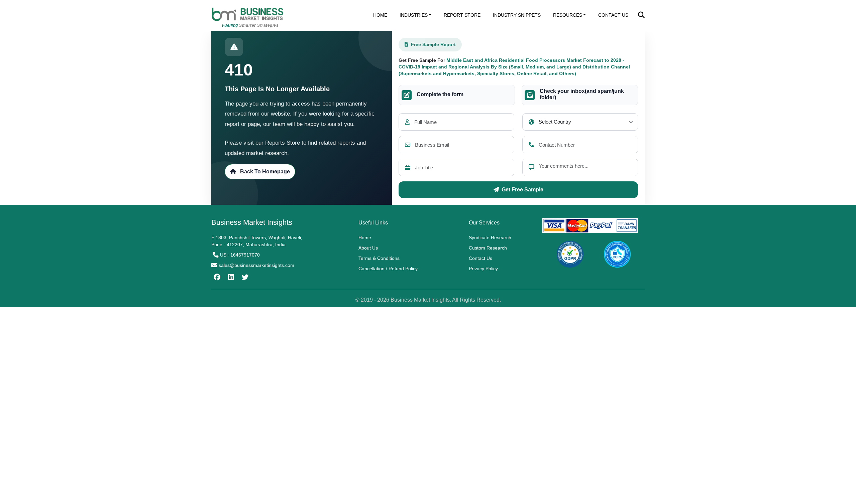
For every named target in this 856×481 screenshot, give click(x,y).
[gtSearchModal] (641, 16)
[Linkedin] (230, 277)
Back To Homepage (264, 171)
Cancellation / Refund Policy (388, 268)
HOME (380, 15)
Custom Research (488, 248)
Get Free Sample (522, 189)
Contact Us (480, 258)
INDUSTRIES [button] (414, 15)
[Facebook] (216, 277)
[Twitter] (244, 277)
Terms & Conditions (379, 258)
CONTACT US (613, 15)
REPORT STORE (462, 15)
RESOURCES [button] (567, 15)
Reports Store (282, 143)
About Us (368, 248)
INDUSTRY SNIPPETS (517, 15)
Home (364, 237)
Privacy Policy (483, 268)
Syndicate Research (490, 237)
